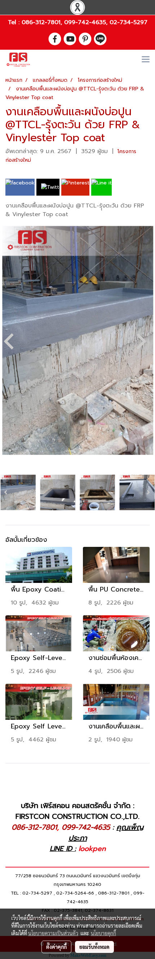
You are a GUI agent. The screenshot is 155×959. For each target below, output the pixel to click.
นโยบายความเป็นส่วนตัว (53, 933)
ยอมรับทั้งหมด (94, 947)
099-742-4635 (85, 22)
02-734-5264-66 (75, 893)
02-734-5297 (128, 22)
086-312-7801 (41, 22)
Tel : (15, 22)
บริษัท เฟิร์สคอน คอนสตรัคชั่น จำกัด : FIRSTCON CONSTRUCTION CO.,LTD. (77, 811)
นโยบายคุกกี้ (103, 933)
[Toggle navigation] (146, 60)
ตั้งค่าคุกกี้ (56, 947)
